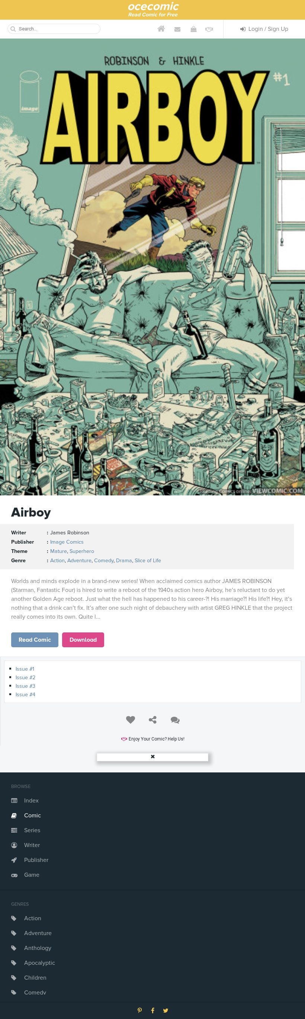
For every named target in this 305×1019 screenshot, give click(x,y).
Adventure (38, 933)
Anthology (37, 948)
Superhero (82, 551)
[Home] (161, 29)
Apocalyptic (39, 963)
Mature (58, 551)
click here (35, 640)
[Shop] (193, 29)
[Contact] (177, 29)
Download (83, 640)
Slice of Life (148, 560)
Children (35, 977)
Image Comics (67, 542)
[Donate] (209, 29)
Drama (124, 560)
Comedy (35, 992)
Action (32, 918)
